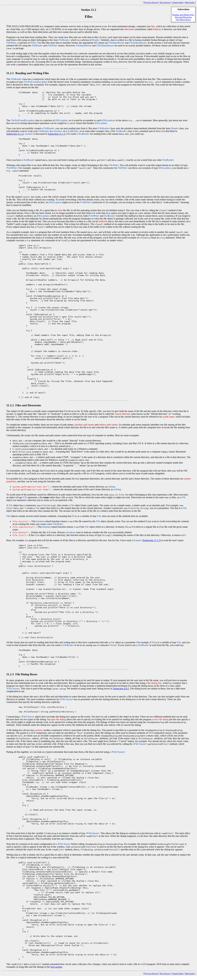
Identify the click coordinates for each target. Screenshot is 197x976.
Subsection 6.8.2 (121, 688)
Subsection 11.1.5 (56, 134)
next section (56, 967)
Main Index (190, 2)
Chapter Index (178, 2)
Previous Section (151, 2)
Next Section (165, 2)
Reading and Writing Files (183, 15)
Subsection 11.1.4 (15, 134)
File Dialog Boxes (183, 19)
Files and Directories (183, 17)
